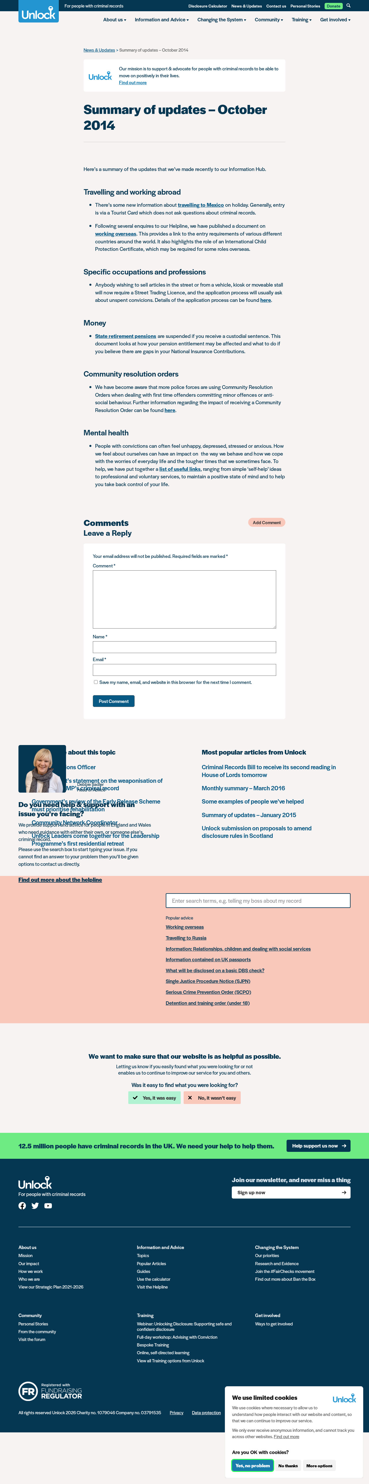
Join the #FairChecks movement (285, 1271)
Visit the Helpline (152, 1287)
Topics (143, 1255)
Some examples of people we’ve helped (253, 801)
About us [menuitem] (113, 19)
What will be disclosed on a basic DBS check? (215, 970)
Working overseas (185, 927)
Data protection (206, 1412)
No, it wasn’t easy (217, 1097)
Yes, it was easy (159, 1097)
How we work (30, 1271)
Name (100, 636)
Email (99, 659)
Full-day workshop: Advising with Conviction (177, 1337)
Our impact (28, 1263)
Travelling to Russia (186, 938)
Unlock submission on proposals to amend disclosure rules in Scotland (257, 832)
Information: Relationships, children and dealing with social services (238, 949)
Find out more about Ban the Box (285, 1279)
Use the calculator (153, 1279)
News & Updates (246, 6)
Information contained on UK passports (208, 959)
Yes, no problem (253, 1465)
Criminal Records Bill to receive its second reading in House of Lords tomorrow (269, 770)
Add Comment (267, 522)
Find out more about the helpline (60, 879)
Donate (333, 6)
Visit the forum (31, 1339)
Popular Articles (151, 1263)
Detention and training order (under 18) (208, 1003)
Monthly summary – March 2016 (243, 788)
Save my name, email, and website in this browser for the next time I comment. (175, 682)
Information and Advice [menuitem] (160, 19)
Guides (143, 1271)
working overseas (115, 233)
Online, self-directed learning (163, 1352)
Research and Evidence (277, 1263)
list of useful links (180, 468)
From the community (37, 1331)
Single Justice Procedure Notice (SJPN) (208, 981)
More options (319, 1465)
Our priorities (267, 1255)
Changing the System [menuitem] (220, 19)
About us (27, 1247)
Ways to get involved (274, 1324)
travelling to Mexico (201, 204)
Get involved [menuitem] (333, 19)
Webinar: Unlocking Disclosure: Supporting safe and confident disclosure (184, 1326)
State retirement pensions (125, 335)
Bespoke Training (153, 1345)
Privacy (176, 1412)
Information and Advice (160, 1247)
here (265, 299)
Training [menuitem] (300, 19)
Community (30, 1315)
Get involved (267, 1315)
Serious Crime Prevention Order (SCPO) (208, 992)
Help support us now (315, 1145)
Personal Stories (305, 6)
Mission (25, 1255)
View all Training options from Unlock (170, 1360)
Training (145, 1315)
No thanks (288, 1465)
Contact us (276, 6)
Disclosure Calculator (208, 6)
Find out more (133, 82)
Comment (104, 565)
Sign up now (251, 1192)
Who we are (29, 1279)
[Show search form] (349, 5)
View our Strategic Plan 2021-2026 (50, 1287)
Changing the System (277, 1247)
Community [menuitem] (267, 19)
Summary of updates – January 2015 (249, 814)
